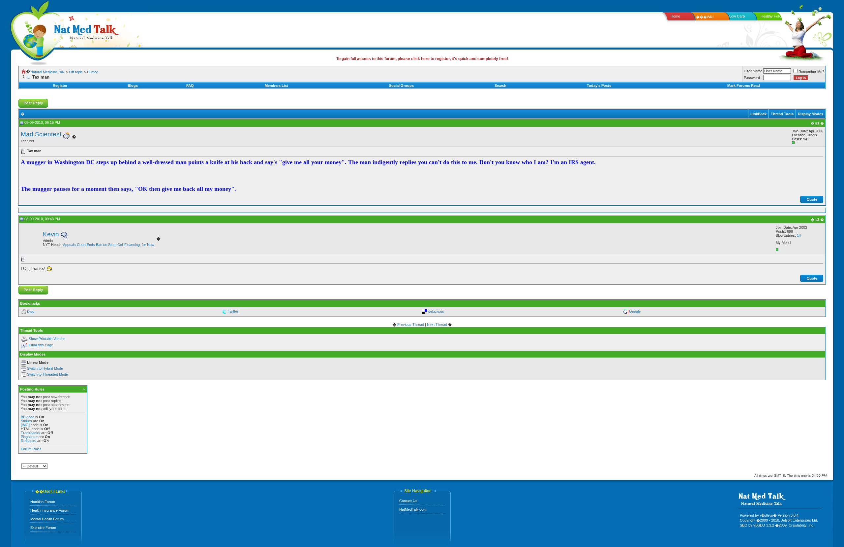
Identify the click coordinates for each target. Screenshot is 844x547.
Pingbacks (29, 437)
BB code (27, 417)
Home (675, 16)
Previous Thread (410, 324)
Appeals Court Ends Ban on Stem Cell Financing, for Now (108, 245)
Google (635, 311)
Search (500, 85)
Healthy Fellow (772, 16)
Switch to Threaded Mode (47, 374)
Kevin (51, 234)
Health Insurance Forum (49, 510)
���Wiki (704, 17)
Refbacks (28, 441)
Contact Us (408, 501)
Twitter (233, 311)
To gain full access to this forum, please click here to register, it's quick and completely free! (422, 58)
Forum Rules (31, 449)
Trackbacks (30, 433)
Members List (276, 85)
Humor (92, 72)
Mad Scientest (41, 134)
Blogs (133, 85)
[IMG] (25, 425)
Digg (30, 311)
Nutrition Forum (42, 502)
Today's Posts (599, 85)
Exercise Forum (43, 528)
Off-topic (76, 72)
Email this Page (41, 345)
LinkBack (758, 114)
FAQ (190, 85)
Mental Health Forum (47, 519)
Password (752, 78)
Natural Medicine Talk (47, 72)
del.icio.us (436, 311)
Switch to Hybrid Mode (45, 368)
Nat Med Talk (34, 31)
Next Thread (437, 324)
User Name (753, 71)
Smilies (26, 421)
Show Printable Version (47, 339)
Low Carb (737, 16)
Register (60, 85)
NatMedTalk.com (412, 509)
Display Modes (810, 114)
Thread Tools (782, 114)
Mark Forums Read (743, 85)
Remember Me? (811, 72)
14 (799, 235)
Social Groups (401, 85)
